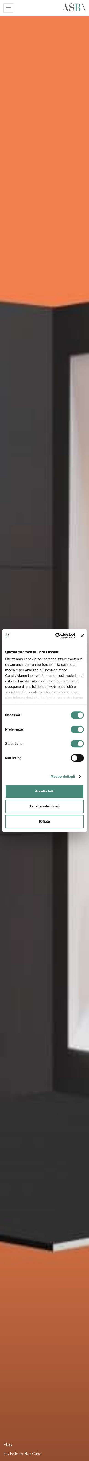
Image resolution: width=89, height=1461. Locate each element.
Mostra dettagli (63, 776)
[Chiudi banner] (82, 635)
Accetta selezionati (44, 806)
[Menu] (8, 8)
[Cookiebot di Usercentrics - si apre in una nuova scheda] (56, 636)
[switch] (77, 729)
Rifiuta (44, 821)
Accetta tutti (44, 791)
